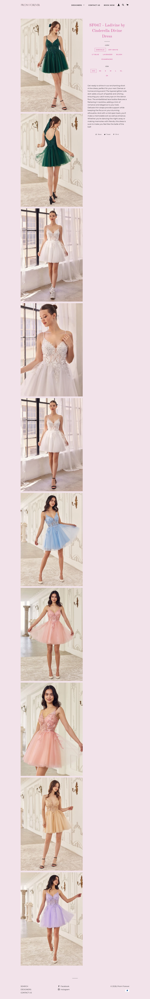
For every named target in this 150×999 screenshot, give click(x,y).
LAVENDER (107, 54)
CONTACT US (94, 5)
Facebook (64, 986)
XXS (93, 71)
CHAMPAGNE (107, 59)
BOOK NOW (109, 5)
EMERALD (100, 50)
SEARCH (24, 986)
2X (107, 75)
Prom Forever (123, 986)
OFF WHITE (113, 50)
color (107, 45)
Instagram (65, 989)
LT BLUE (95, 54)
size (107, 66)
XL (121, 71)
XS (100, 71)
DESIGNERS (77, 5)
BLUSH (119, 54)
